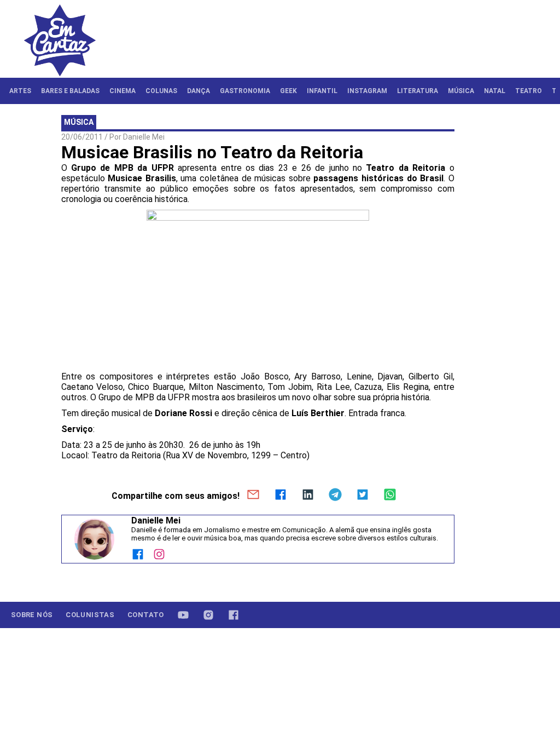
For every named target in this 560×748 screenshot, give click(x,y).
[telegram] (335, 495)
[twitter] (362, 495)
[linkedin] (308, 495)
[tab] (20, 91)
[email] (253, 495)
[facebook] (280, 495)
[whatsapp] (390, 495)
